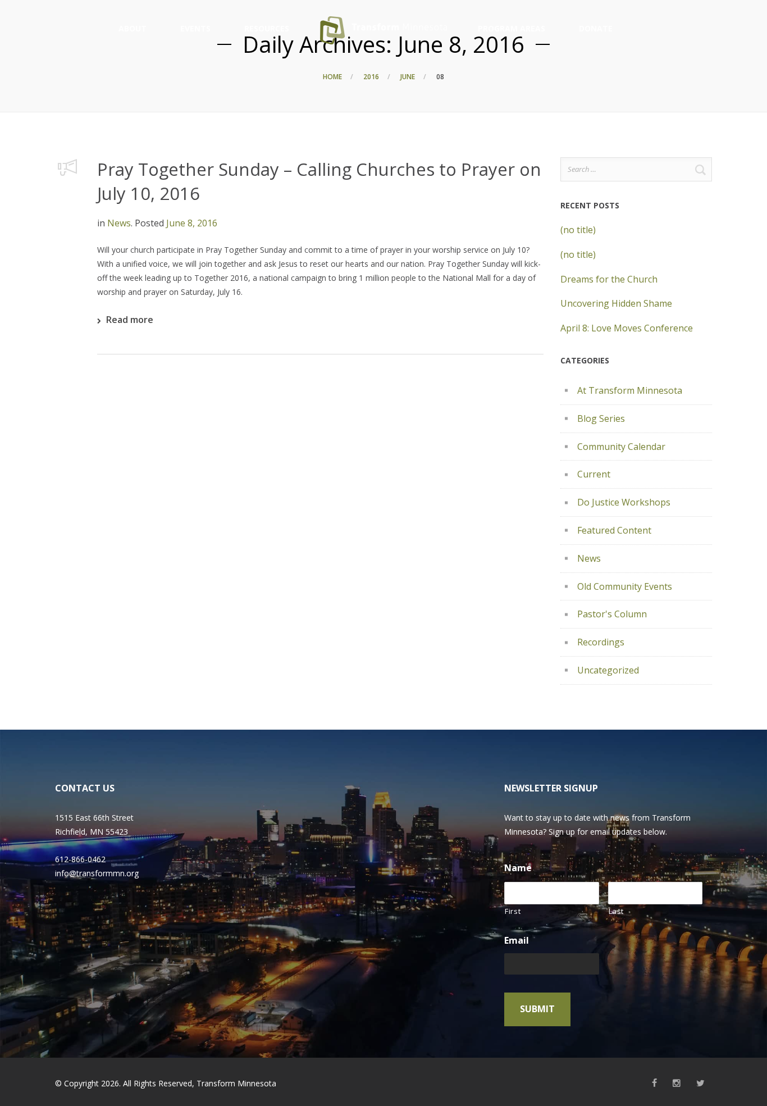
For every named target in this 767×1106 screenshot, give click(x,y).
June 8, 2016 (191, 223)
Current (593, 474)
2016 (371, 76)
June (407, 76)
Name (518, 868)
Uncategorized (608, 670)
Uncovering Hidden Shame (616, 303)
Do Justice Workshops (623, 502)
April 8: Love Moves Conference (626, 328)
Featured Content (614, 530)
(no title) (578, 230)
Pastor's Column (612, 614)
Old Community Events (624, 586)
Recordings (600, 642)
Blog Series (601, 418)
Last (616, 911)
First (513, 911)
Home (332, 76)
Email (516, 940)
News (119, 223)
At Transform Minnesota (629, 390)
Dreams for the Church (609, 279)
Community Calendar (621, 446)
